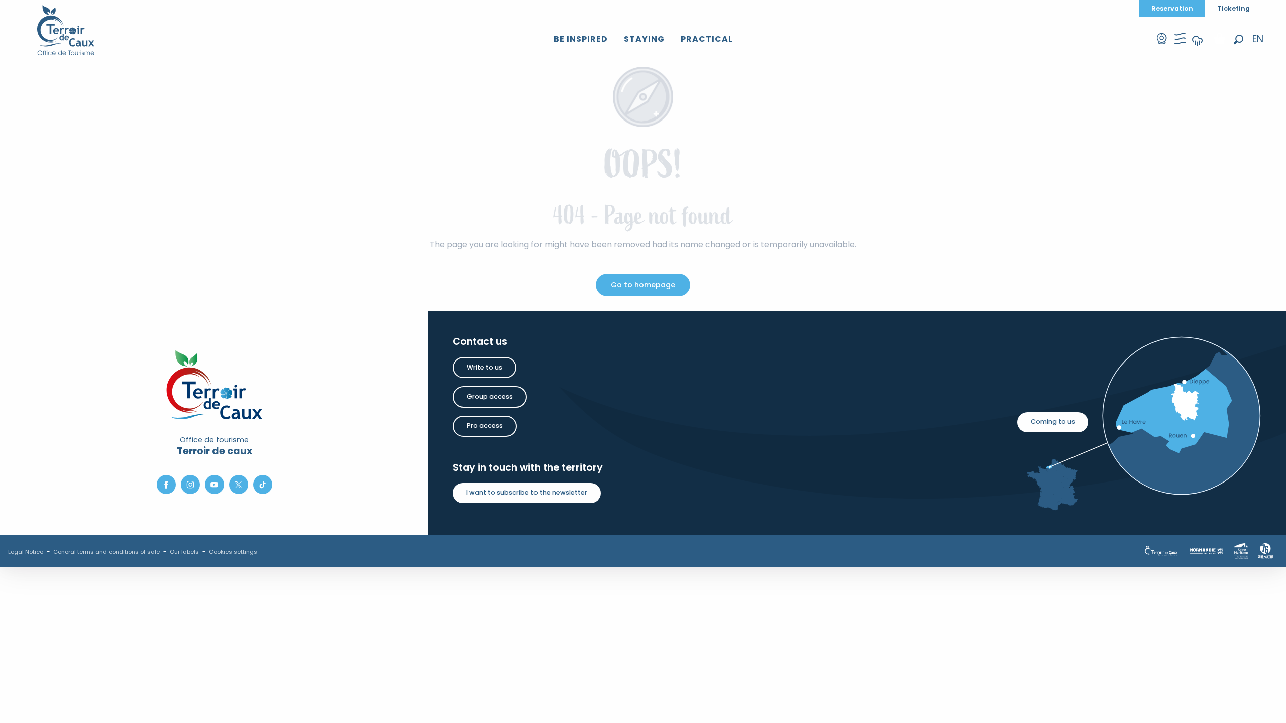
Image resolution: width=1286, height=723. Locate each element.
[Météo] (1198, 47)
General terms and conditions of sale (106, 552)
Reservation (1172, 8)
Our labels (184, 552)
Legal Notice (25, 552)
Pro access (485, 425)
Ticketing (1233, 8)
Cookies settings (233, 552)
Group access (490, 396)
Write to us (484, 367)
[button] (1238, 39)
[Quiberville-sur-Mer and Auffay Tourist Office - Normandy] (66, 30)
